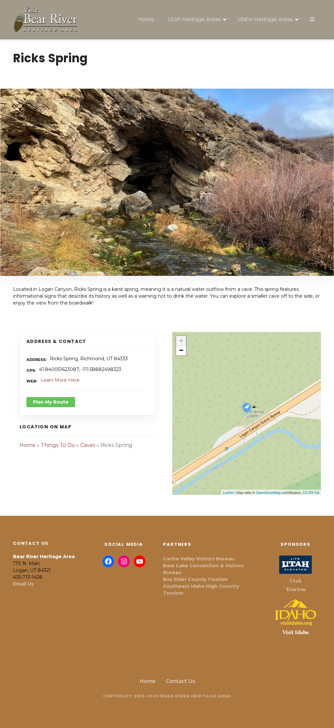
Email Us (23, 584)
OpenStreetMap (268, 492)
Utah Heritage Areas (194, 19)
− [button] (181, 350)
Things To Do (58, 445)
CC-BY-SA (311, 492)
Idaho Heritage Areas (265, 19)
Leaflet (228, 492)
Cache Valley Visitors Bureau (198, 559)
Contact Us (180, 681)
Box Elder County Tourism (195, 579)
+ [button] (181, 340)
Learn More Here (60, 380)
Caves (87, 445)
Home (146, 19)
